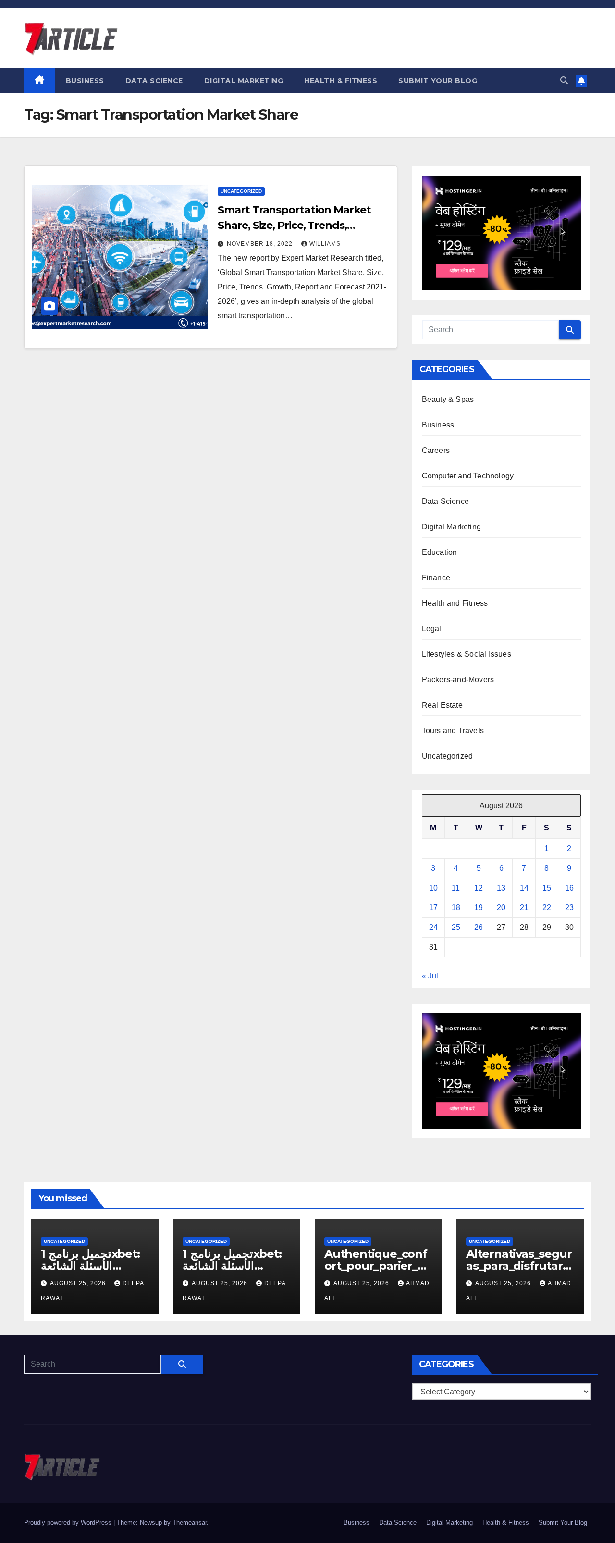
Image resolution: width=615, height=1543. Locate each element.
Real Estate (442, 705)
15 (546, 888)
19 (478, 907)
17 (433, 907)
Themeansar (189, 1522)
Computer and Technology (468, 476)
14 (524, 888)
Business (85, 80)
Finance (436, 578)
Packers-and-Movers (458, 680)
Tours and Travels (453, 731)
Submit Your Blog (437, 80)
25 (456, 927)
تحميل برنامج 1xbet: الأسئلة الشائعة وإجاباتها (90, 1266)
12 (478, 888)
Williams (325, 243)
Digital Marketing (243, 80)
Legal (432, 629)
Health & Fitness (340, 80)
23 (569, 907)
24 (433, 927)
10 (433, 888)
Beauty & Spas (448, 399)
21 (524, 907)
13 (501, 888)
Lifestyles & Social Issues (466, 654)
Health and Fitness (455, 603)
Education (439, 552)
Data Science (154, 80)
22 (546, 907)
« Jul (430, 976)
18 (456, 907)
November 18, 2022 (261, 243)
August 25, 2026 (79, 1283)
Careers (436, 450)
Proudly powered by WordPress (68, 1522)
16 (569, 888)
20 (501, 907)
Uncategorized (241, 191)
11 (456, 888)
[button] (564, 80)
